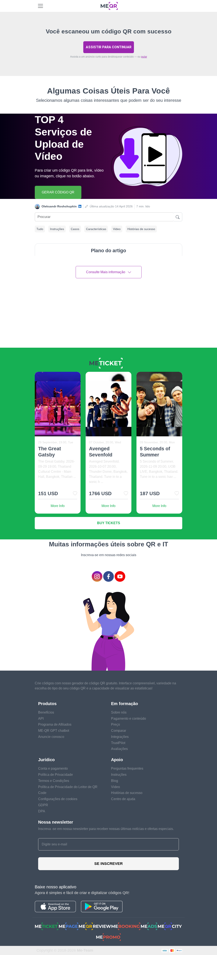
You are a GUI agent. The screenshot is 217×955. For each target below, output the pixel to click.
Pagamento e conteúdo (128, 718)
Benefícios (46, 712)
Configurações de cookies (57, 799)
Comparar (118, 730)
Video (117, 229)
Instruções (57, 229)
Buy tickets (108, 523)
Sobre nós (119, 712)
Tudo (39, 229)
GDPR (43, 805)
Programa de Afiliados (54, 724)
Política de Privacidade (55, 774)
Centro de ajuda (123, 799)
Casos (75, 229)
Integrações (120, 737)
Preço (115, 724)
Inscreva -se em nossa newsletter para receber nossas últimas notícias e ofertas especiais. (106, 829)
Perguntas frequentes (127, 768)
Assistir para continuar (108, 47)
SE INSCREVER (108, 863)
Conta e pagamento (53, 768)
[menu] (40, 6)
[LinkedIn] (79, 206)
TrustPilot (118, 743)
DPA (41, 811)
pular (144, 56)
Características (96, 229)
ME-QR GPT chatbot (53, 730)
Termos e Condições (53, 781)
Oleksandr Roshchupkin (59, 206)
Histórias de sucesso (141, 229)
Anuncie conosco (51, 737)
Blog (114, 781)
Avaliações (119, 749)
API (41, 718)
